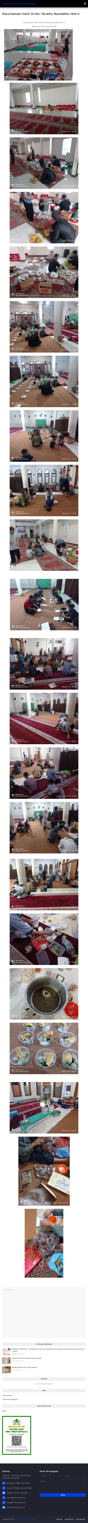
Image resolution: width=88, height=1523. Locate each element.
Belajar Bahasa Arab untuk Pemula (24, 1367)
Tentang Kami (69, 1519)
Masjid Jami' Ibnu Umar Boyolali (18, 3)
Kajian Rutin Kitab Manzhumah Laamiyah (26, 1358)
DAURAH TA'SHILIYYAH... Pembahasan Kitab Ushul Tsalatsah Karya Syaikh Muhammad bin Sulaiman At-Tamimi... (48, 1350)
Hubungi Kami (80, 1519)
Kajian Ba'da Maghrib (10, 1399)
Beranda (59, 1519)
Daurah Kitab (7, 1395)
